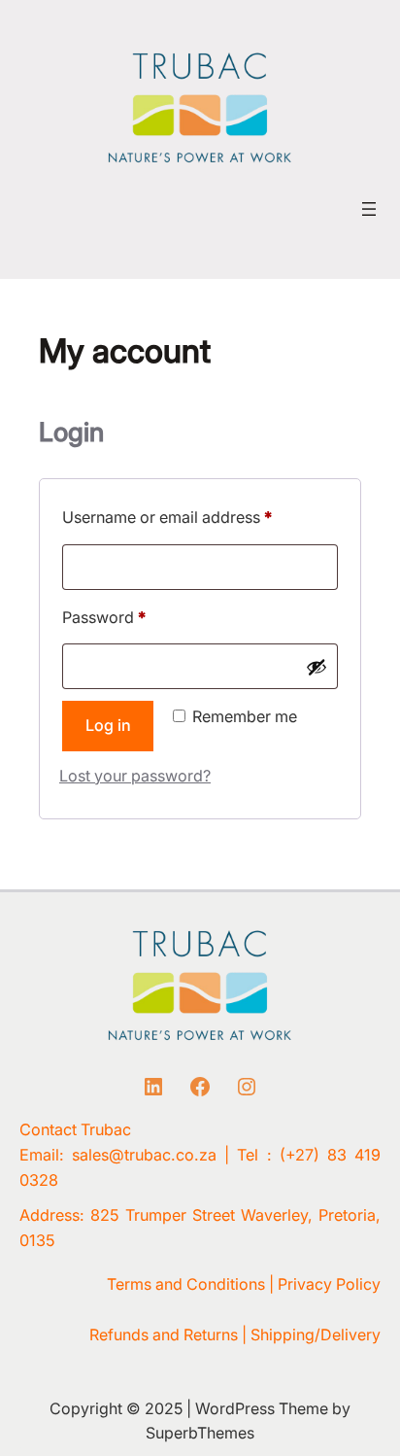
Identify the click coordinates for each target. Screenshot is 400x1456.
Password (136, 617)
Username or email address (199, 516)
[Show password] (316, 666)
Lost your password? (135, 775)
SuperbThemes (200, 1432)
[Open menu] (369, 209)
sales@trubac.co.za (144, 1154)
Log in (108, 725)
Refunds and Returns (163, 1334)
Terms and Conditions (186, 1284)
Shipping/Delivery (315, 1334)
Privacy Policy (329, 1284)
